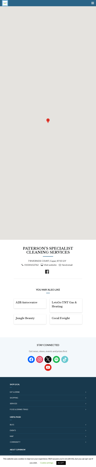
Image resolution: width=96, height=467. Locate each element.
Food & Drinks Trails (19, 409)
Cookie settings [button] (46, 463)
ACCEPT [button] (61, 463)
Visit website (50, 264)
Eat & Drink (15, 392)
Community (15, 442)
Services (13, 404)
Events (13, 430)
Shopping (14, 398)
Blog (12, 425)
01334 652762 (31, 264)
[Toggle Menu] (92, 3)
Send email (67, 264)
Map (12, 436)
